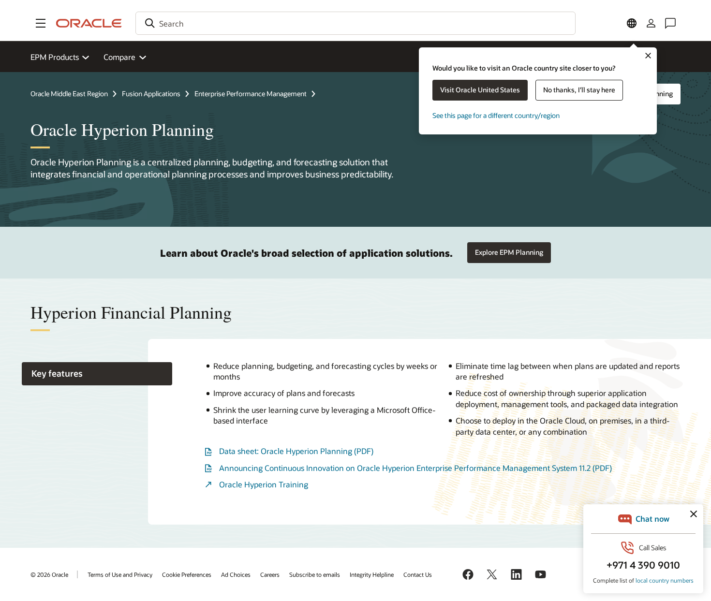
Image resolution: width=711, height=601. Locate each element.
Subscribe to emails (314, 574)
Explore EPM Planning (509, 252)
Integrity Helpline (372, 574)
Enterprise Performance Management (250, 93)
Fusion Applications (151, 93)
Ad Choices (236, 574)
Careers (270, 574)
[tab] (97, 374)
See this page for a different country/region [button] (496, 115)
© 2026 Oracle (49, 574)
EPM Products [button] (54, 57)
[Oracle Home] (89, 23)
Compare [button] (119, 57)
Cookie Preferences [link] (186, 574)
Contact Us (417, 574)
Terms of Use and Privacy (120, 574)
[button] (40, 23)
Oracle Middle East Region (69, 93)
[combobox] (355, 23)
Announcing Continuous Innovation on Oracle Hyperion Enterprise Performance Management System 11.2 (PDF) (415, 468)
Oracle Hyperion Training (263, 484)
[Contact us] (670, 23)
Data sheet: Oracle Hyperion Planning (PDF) (296, 451)
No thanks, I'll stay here (579, 89)
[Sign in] (651, 23)
